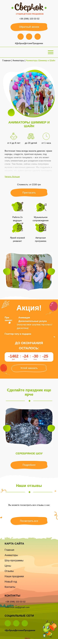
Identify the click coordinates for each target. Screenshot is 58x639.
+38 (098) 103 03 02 (29, 18)
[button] (6, 271)
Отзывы (9, 571)
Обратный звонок (29, 27)
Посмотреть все (29, 521)
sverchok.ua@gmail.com (17, 607)
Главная (6, 60)
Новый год (11, 581)
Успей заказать (29, 368)
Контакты (10, 587)
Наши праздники (14, 576)
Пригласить (29, 192)
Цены (8, 565)
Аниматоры (18, 60)
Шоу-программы (14, 560)
